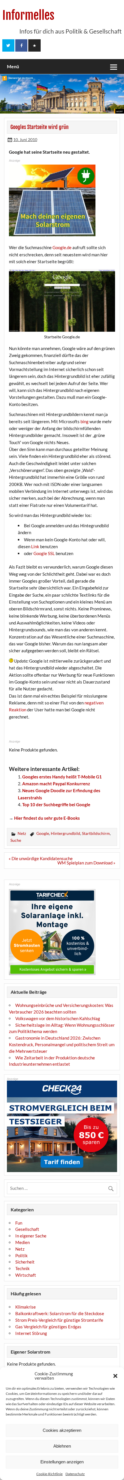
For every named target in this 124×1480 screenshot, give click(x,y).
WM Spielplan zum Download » (86, 862)
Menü (13, 66)
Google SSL (44, 553)
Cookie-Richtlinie (49, 1474)
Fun (18, 1222)
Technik (22, 1268)
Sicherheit (25, 1261)
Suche (15, 840)
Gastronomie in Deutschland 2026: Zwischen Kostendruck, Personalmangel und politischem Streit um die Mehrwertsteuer (61, 1044)
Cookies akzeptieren (62, 1430)
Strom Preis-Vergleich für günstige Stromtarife (59, 1320)
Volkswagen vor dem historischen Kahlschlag (57, 1018)
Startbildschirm (96, 833)
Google (42, 833)
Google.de (62, 247)
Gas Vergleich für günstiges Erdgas (48, 1326)
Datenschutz (75, 1474)
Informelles (28, 15)
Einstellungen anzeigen (62, 1461)
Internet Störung (31, 1333)
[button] (115, 1376)
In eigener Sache (30, 1235)
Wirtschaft (25, 1275)
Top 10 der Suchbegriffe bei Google (56, 804)
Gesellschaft (27, 1229)
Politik (21, 1255)
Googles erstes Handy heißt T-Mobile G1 (62, 776)
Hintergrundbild (65, 833)
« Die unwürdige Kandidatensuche (41, 858)
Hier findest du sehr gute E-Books (47, 818)
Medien (22, 1242)
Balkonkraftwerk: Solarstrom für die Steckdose (59, 1313)
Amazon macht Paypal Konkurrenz (56, 783)
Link (35, 546)
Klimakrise (25, 1306)
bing (84, 421)
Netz (22, 833)
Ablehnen (62, 1446)
